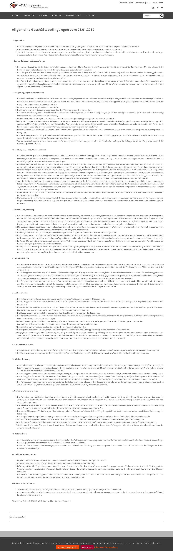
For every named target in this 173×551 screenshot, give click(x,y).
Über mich (123, 2)
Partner (56, 15)
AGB (148, 2)
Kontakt (90, 15)
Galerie (43, 15)
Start (15, 15)
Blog (131, 2)
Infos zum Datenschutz (106, 547)
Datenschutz (157, 2)
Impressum (139, 2)
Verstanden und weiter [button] (67, 547)
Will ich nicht (87, 547)
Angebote (29, 15)
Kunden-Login (73, 15)
